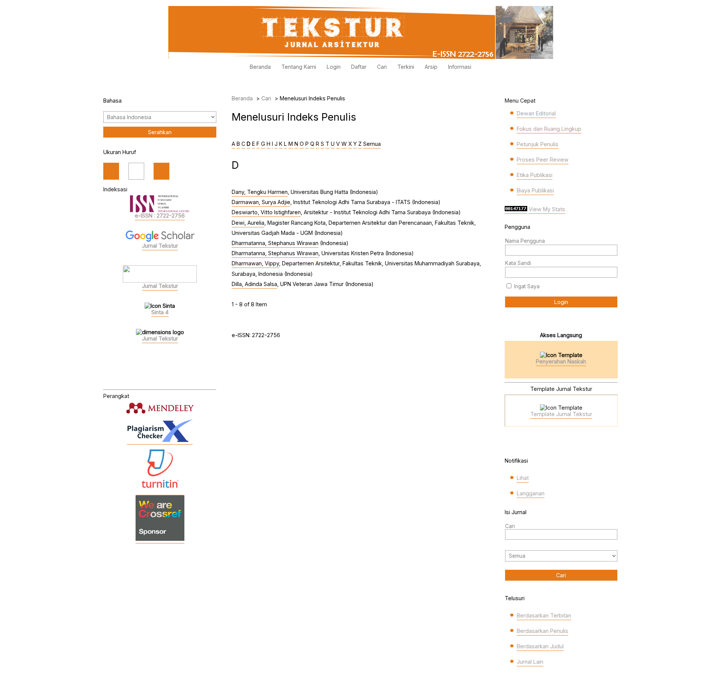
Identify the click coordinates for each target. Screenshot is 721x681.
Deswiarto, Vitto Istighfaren (266, 212)
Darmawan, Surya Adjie (261, 202)
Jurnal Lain (530, 661)
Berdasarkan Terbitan (544, 615)
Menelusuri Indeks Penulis (312, 98)
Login (334, 67)
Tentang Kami (298, 67)
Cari (382, 67)
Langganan (531, 493)
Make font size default (136, 171)
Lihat (523, 478)
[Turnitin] (160, 491)
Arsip (431, 67)
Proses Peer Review (543, 159)
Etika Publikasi (534, 175)
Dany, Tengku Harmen (260, 192)
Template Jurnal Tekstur (561, 414)
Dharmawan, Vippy (255, 263)
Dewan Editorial (536, 113)
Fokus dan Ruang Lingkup (549, 129)
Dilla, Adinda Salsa (254, 284)
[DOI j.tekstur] (160, 539)
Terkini (405, 67)
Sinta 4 (160, 312)
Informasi (459, 67)
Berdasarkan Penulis (542, 631)
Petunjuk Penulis (537, 144)
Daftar (359, 67)
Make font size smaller (111, 171)
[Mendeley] (159, 408)
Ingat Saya (527, 286)
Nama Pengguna (525, 241)
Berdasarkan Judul (540, 646)
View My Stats (547, 209)
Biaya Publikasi (535, 190)
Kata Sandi (518, 263)
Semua (372, 144)
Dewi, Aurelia (248, 222)
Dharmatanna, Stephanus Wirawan (275, 243)
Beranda (260, 67)
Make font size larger (161, 171)
